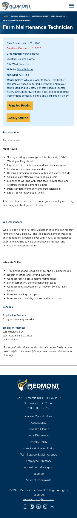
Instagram (45, 506)
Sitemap (38, 473)
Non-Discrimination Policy (38, 448)
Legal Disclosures (38, 435)
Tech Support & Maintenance (38, 454)
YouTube (52, 506)
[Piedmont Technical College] (38, 385)
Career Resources (40, 16)
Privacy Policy (38, 442)
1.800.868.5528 (38, 408)
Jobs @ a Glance (58, 16)
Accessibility (38, 422)
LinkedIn (38, 506)
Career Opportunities (38, 416)
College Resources (19, 16)
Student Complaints (38, 480)
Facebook (25, 506)
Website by (38, 499)
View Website (25, 69)
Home (5, 16)
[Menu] (71, 5)
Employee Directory (38, 461)
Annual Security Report (38, 467)
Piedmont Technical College (18, 5)
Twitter (32, 506)
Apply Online (18, 117)
